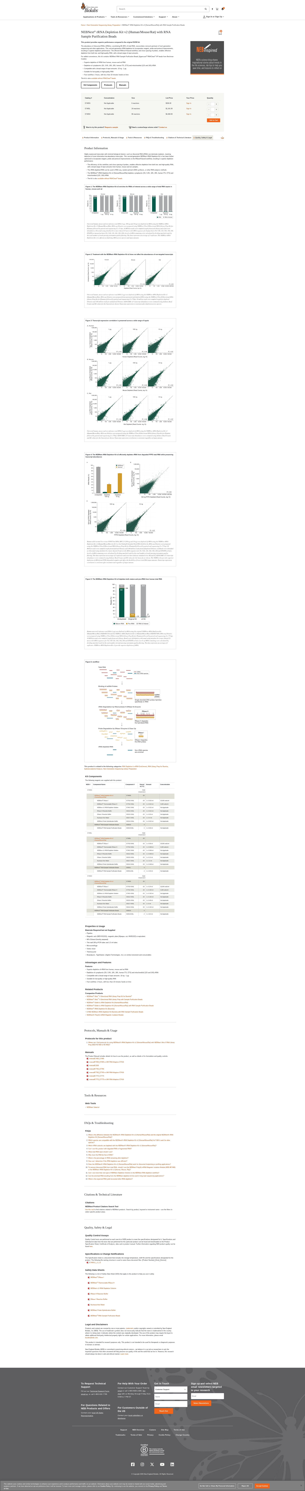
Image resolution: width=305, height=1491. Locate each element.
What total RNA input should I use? (100, 1152)
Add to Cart (213, 120)
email (120, 1391)
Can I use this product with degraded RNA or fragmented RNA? (110, 1149)
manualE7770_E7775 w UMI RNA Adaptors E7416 (106, 1079)
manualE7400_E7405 (96, 1058)
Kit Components (90, 85)
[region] (152, 1485)
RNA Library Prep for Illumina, (158, 766)
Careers (152, 1430)
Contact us (163, 127)
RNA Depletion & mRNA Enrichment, (135, 766)
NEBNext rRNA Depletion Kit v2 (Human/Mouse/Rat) (103, 796)
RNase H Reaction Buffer (99, 1294)
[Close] (301, 1485)
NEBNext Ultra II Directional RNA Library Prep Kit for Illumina (109, 996)
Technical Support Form (99, 1391)
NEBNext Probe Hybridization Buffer (103, 1310)
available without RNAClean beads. (103, 78)
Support (123, 1430)
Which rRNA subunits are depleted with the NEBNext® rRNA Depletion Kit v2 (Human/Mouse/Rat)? (122, 1146)
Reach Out (163, 1411)
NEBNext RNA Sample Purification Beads (105, 1316)
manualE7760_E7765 (96, 1069)
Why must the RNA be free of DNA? (100, 1155)
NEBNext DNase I (97, 1277)
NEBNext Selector (93, 1107)
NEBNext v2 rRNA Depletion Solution (103, 1288)
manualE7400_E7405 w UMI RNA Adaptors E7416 (106, 1062)
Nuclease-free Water (98, 1305)
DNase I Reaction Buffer (99, 1299)
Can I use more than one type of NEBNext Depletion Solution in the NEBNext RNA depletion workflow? (123, 1173)
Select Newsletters (201, 1403)
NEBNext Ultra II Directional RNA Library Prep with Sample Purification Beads (114, 999)
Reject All (245, 1486)
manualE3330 (94, 1065)
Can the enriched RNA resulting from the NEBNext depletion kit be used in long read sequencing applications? (126, 1176)
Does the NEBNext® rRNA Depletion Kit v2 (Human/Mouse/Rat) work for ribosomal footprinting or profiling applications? (129, 1164)
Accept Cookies (262, 1486)
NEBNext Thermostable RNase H (102, 1283)
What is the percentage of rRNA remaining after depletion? (108, 1158)
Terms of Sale (136, 1435)
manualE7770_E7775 (96, 1076)
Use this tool (89, 1209)
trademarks (130, 1328)
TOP (222, 138)
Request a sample (111, 127)
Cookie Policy (164, 1435)
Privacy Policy (153, 1486)
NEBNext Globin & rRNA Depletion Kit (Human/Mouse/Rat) (107, 1002)
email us (84, 1394)
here (90, 1246)
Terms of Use (179, 1430)
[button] (205, 9)
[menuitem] (95, 17)
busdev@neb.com (91, 1338)
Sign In (188, 103)
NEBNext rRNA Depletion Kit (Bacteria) (100, 1009)
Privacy (150, 1435)
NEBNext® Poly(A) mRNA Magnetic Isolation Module (105, 1015)
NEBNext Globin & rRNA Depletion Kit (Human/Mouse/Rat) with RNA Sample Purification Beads (120, 1006)
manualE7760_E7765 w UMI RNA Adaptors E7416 (106, 1072)
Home (83, 25)
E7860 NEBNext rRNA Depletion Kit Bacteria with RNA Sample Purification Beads (115, 1012)
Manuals (122, 85)
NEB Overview (138, 1430)
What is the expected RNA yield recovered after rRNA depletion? (110, 1179)
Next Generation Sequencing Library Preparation (103, 25)
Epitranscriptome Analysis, (93, 769)
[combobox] (160, 9)
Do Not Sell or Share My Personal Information (217, 1486)
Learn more (124, 1354)
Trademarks (120, 1435)
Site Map (164, 1430)
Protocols (108, 85)
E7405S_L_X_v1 (95, 1262)
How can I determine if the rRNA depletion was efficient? (107, 1161)
